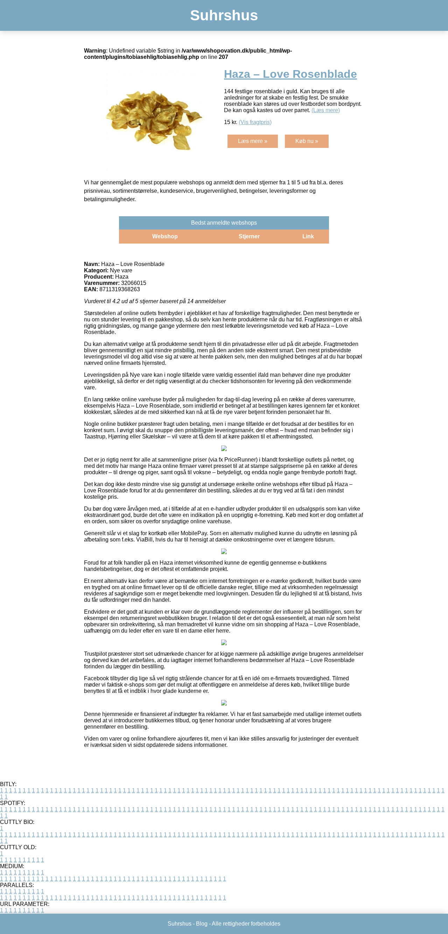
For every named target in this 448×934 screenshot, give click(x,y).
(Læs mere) (326, 110)
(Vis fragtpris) (255, 122)
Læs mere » (252, 141)
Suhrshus (224, 15)
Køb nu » (306, 141)
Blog (202, 924)
